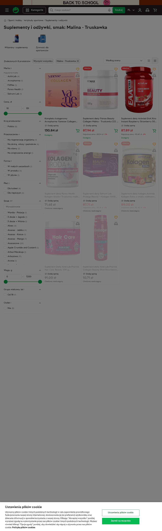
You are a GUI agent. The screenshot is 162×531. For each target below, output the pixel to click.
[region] (81, 516)
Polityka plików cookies (23, 528)
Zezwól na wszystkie (121, 521)
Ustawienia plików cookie (120, 513)
